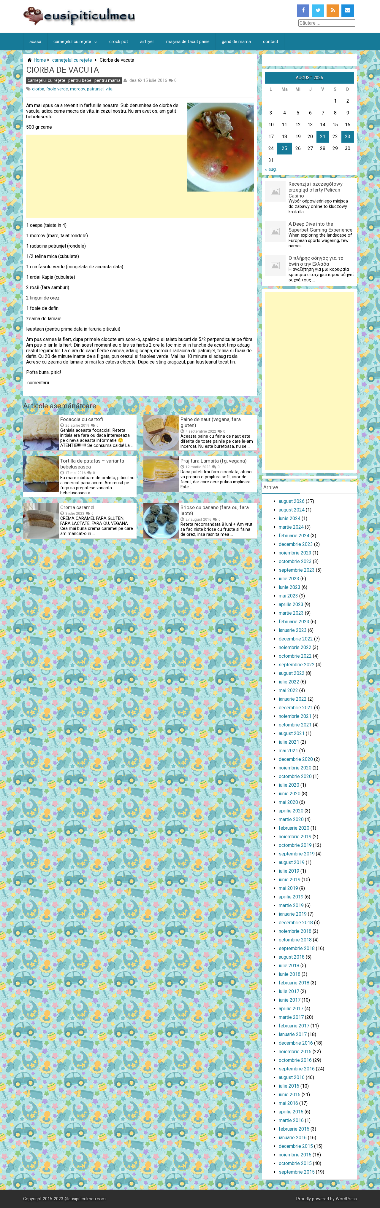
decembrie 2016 (296, 1043)
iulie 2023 (289, 578)
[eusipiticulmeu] (79, 24)
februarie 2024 (294, 535)
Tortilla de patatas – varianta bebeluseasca (92, 464)
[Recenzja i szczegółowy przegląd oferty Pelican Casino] (275, 200)
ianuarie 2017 (293, 1034)
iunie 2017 (289, 1000)
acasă (35, 41)
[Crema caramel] (41, 537)
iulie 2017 (289, 991)
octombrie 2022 (295, 656)
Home (40, 60)
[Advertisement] (140, 233)
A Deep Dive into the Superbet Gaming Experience (320, 227)
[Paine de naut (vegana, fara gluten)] (161, 449)
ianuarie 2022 (293, 699)
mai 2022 (288, 690)
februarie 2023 (294, 621)
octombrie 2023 (295, 561)
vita (109, 89)
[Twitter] (318, 10)
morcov (77, 89)
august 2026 (292, 501)
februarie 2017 (294, 1026)
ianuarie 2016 (293, 1137)
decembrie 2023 (296, 544)
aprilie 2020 (291, 811)
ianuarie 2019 (293, 914)
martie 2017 (291, 1017)
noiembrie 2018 (295, 931)
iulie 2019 (289, 871)
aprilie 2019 (291, 897)
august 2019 (292, 862)
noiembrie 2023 (295, 553)
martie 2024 (291, 527)
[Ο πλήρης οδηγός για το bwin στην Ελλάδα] (275, 274)
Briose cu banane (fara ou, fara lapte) (214, 510)
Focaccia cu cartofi (81, 419)
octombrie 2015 (295, 1163)
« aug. (271, 169)
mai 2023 (288, 596)
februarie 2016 (294, 1129)
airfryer (147, 41)
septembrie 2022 (297, 664)
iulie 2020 (289, 785)
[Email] (347, 10)
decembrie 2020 (296, 759)
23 (347, 136)
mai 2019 (288, 888)
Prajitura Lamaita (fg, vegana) (213, 461)
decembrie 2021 (296, 707)
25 (284, 148)
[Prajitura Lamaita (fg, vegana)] (161, 490)
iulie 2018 (289, 965)
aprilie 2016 (291, 1112)
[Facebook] (303, 10)
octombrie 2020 (295, 776)
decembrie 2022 (296, 639)
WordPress (346, 1198)
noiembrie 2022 (295, 647)
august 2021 (292, 733)
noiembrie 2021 (295, 716)
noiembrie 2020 (295, 768)
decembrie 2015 (296, 1146)
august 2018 (292, 957)
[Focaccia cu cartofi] (41, 449)
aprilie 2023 (291, 604)
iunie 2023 (289, 587)
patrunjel (95, 89)
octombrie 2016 (295, 1060)
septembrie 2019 (297, 854)
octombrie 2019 (295, 845)
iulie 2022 (289, 682)
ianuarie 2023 (293, 630)
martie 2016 (291, 1120)
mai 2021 (288, 750)
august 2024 (292, 510)
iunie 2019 (289, 879)
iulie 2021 (289, 742)
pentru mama (107, 80)
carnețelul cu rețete (72, 41)
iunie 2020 (289, 793)
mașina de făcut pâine (188, 41)
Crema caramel (77, 507)
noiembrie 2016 (295, 1051)
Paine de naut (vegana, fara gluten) (210, 422)
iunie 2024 (289, 518)
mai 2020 (288, 802)
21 (322, 136)
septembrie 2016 (297, 1069)
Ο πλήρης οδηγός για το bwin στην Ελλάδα (316, 261)
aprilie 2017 (291, 1008)
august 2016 (292, 1077)
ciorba (38, 89)
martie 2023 (291, 613)
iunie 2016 (289, 1094)
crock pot (118, 41)
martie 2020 (291, 819)
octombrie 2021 (295, 725)
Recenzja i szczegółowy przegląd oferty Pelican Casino (316, 190)
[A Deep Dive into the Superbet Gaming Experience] (275, 240)
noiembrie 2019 (295, 836)
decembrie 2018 (296, 922)
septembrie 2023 (297, 570)
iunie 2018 (289, 974)
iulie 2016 (289, 1086)
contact (270, 41)
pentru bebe (79, 80)
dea (133, 80)
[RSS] (333, 10)
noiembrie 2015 (295, 1155)
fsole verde (57, 89)
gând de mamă (236, 41)
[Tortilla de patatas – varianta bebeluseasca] (41, 490)
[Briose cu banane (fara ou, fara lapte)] (161, 537)
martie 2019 (291, 905)
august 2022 (292, 673)
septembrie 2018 (297, 948)
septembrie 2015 (297, 1172)
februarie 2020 (294, 828)
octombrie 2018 (295, 940)
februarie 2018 (294, 983)
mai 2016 (288, 1103)
